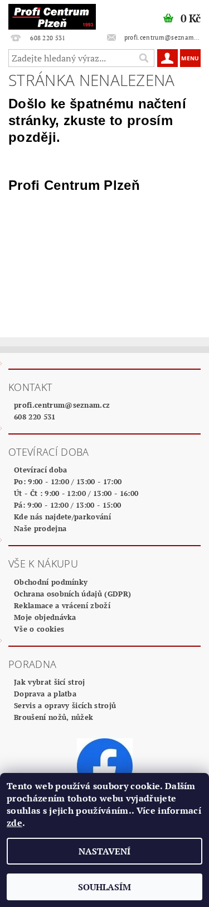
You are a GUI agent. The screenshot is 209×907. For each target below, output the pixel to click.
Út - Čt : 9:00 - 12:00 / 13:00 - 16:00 (76, 493)
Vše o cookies (39, 629)
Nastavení (104, 851)
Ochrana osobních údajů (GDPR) (72, 594)
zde (14, 823)
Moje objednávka (45, 617)
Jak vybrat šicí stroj (49, 682)
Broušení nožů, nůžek (53, 717)
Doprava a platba (45, 694)
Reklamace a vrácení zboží (62, 605)
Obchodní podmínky (51, 582)
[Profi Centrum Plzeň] (52, 14)
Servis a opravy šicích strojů (65, 705)
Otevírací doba (40, 470)
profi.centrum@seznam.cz (62, 405)
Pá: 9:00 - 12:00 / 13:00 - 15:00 (67, 505)
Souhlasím (104, 887)
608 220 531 (35, 417)
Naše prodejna (40, 528)
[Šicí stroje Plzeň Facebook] (105, 765)
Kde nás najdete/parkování (62, 517)
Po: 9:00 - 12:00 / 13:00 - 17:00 (67, 481)
